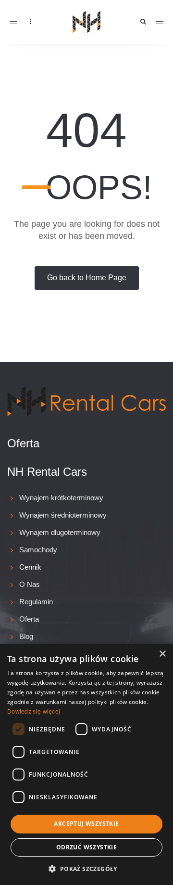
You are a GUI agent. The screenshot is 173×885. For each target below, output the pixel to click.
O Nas (29, 584)
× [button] (162, 654)
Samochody (38, 550)
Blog (26, 636)
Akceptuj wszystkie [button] (86, 824)
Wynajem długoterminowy (59, 532)
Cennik (30, 567)
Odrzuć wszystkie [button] (86, 847)
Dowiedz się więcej (33, 711)
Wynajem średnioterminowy (63, 515)
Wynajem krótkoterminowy (61, 498)
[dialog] (86, 764)
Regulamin (36, 602)
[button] (86, 868)
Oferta (29, 619)
